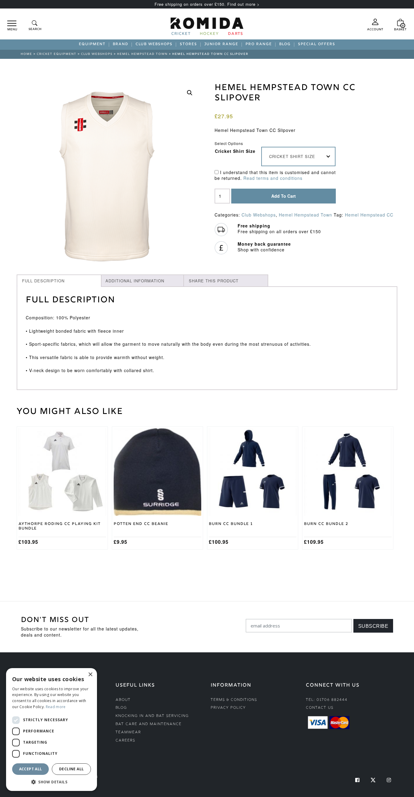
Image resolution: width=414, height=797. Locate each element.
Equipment (92, 44)
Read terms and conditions (272, 178)
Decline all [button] (71, 769)
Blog (285, 44)
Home (26, 54)
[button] (189, 92)
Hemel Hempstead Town (142, 54)
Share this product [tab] (214, 281)
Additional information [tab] (134, 281)
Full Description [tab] (43, 281)
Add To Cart (283, 196)
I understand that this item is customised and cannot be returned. (275, 175)
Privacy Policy (228, 708)
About (123, 700)
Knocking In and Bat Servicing (152, 716)
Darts (235, 34)
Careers (125, 740)
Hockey (209, 34)
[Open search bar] (35, 26)
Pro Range (258, 44)
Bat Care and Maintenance (148, 724)
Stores (188, 44)
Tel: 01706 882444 (326, 700)
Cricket (181, 34)
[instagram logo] (389, 780)
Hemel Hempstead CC (369, 215)
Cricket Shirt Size (235, 151)
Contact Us (319, 708)
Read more (56, 706)
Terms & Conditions (234, 700)
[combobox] (298, 156)
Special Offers (316, 44)
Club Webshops (153, 44)
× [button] (90, 674)
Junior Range (221, 44)
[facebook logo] (357, 780)
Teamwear (128, 732)
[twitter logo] (373, 780)
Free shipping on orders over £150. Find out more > (207, 4)
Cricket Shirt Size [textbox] (292, 156)
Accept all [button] (30, 769)
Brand (120, 44)
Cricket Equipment (56, 54)
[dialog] (51, 729)
